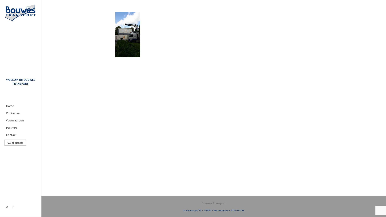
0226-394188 (237, 210)
